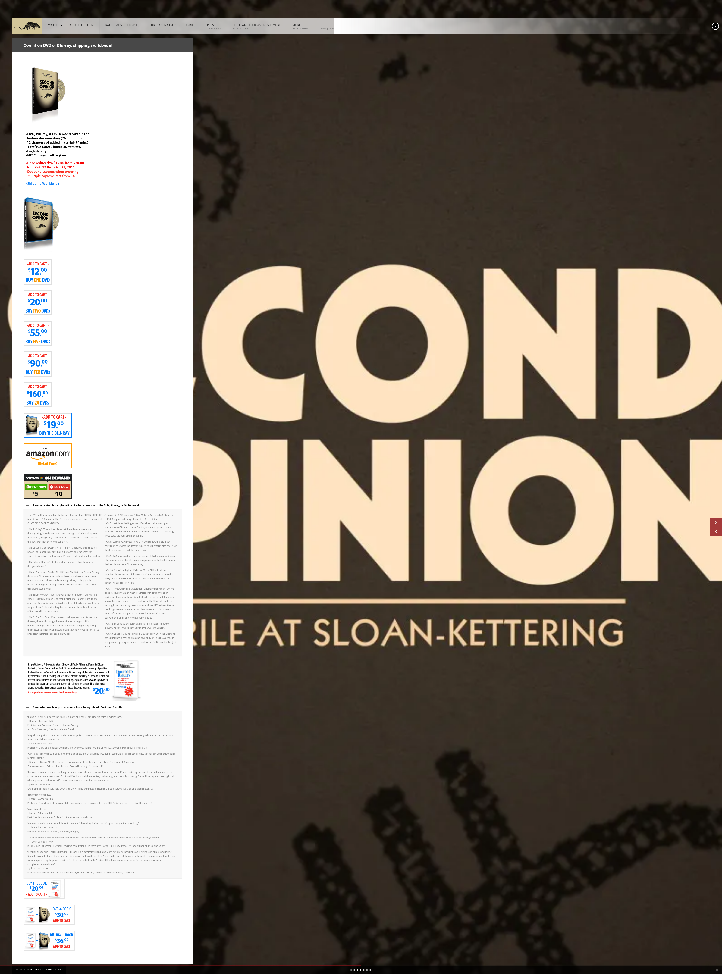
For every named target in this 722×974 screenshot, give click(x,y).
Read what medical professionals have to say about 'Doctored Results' (78, 707)
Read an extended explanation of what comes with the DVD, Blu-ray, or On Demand (86, 505)
